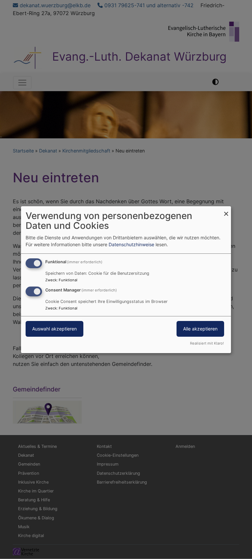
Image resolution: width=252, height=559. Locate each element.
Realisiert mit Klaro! (207, 343)
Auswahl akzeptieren (54, 328)
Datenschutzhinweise (131, 244)
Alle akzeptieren (200, 328)
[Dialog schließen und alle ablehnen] (226, 210)
